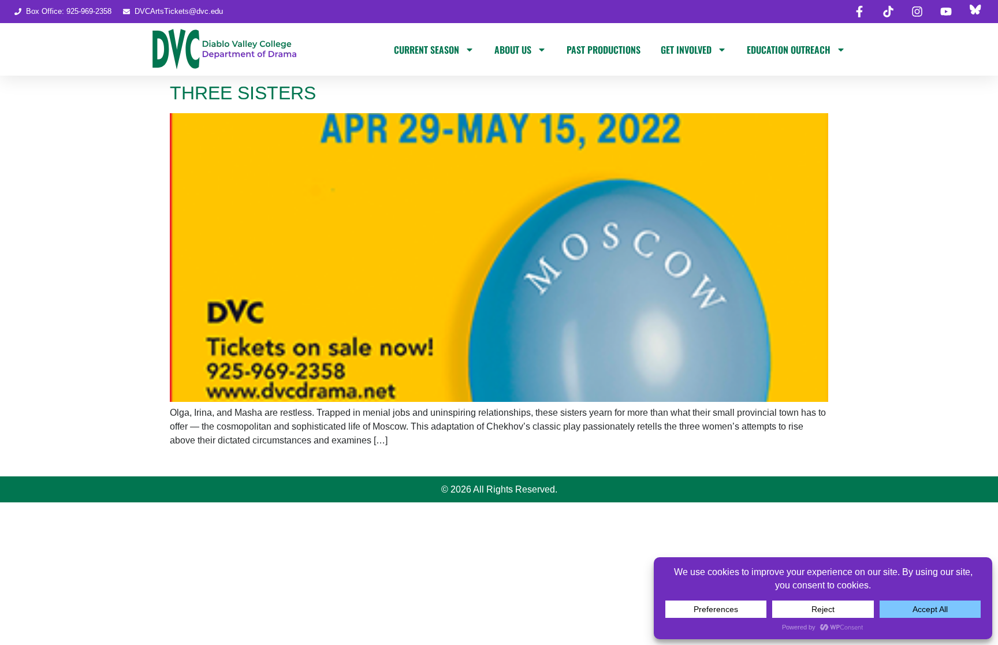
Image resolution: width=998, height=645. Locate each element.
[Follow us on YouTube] (946, 11)
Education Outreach (789, 50)
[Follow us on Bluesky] (975, 11)
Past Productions (603, 50)
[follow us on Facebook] (859, 11)
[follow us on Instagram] (917, 11)
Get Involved (686, 50)
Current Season (426, 50)
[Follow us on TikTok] (888, 11)
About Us (512, 50)
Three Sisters (243, 93)
